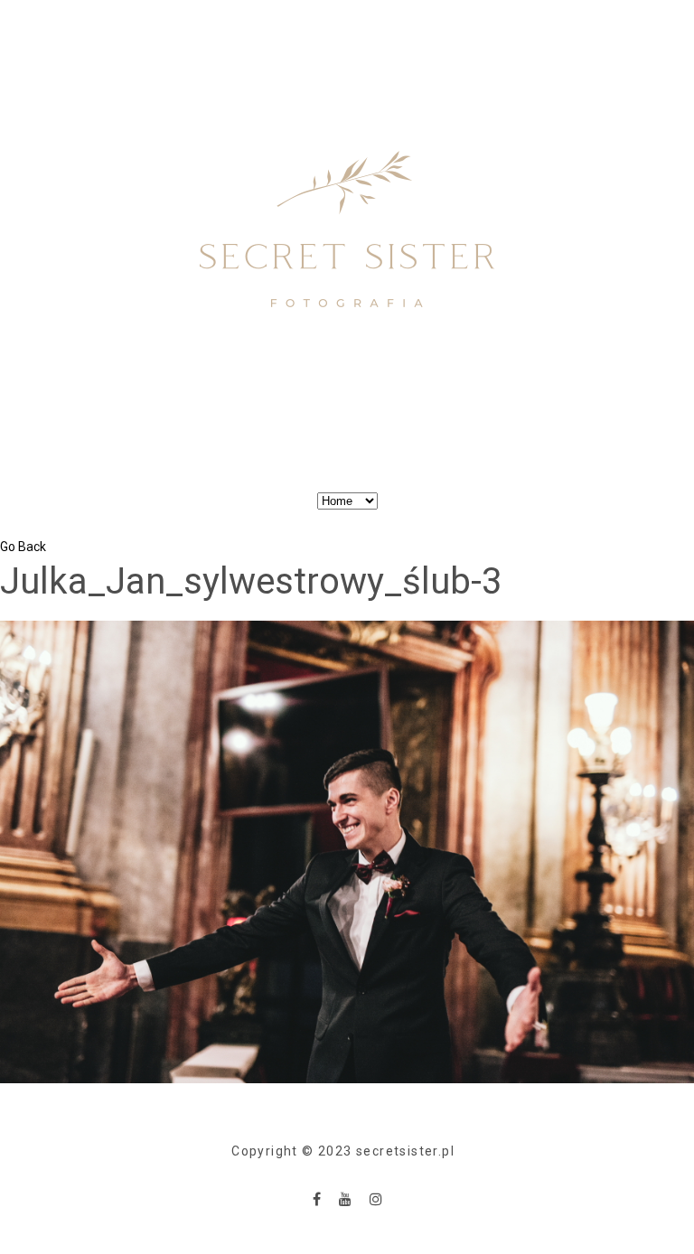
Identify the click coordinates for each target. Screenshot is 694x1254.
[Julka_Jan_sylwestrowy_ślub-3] (347, 851)
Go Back (23, 546)
